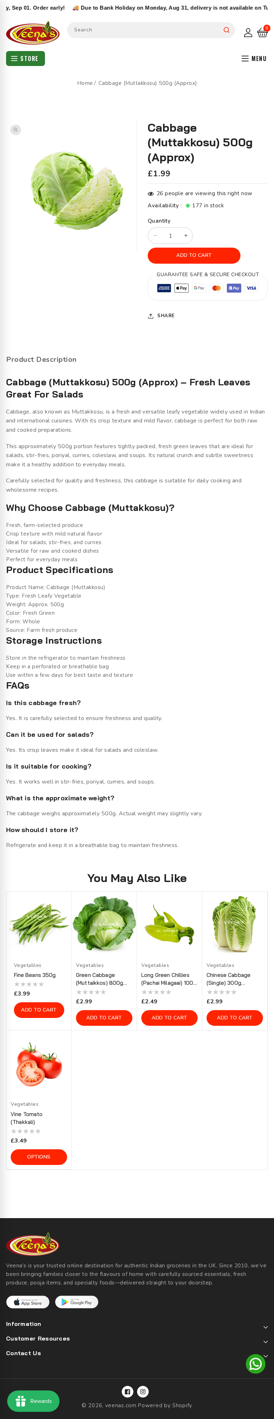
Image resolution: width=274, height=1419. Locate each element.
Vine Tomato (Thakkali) (27, 1118)
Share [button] (166, 316)
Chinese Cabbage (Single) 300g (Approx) (228, 979)
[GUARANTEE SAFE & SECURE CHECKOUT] (208, 289)
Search (226, 30)
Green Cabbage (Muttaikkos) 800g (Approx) (99, 979)
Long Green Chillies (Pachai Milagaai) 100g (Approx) (168, 979)
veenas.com (121, 1405)
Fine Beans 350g (35, 975)
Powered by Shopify (165, 1405)
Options (39, 1157)
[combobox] (151, 30)
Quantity (159, 220)
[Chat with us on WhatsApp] (255, 1365)
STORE (29, 58)
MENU (259, 58)
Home (85, 83)
